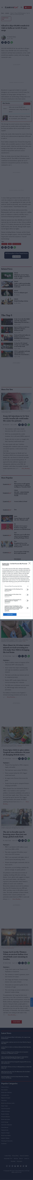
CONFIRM (10, 614)
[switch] (27, 589)
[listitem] (16, 586)
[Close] (30, 563)
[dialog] (16, 590)
